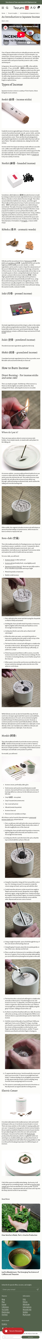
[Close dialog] (41, 1332)
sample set (35, 154)
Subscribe (30, 1337)
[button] (38, 8)
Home (3, 13)
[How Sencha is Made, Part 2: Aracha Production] (21, 1218)
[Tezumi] (21, 8)
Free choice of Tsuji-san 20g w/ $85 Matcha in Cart (21, 2)
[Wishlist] (34, 8)
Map (3, 1302)
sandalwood (12, 263)
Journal (4, 1304)
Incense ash (8, 563)
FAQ (24, 1299)
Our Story (5, 1314)
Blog (3, 1299)
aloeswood (28, 261)
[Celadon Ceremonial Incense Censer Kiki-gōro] (21, 505)
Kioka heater (31, 1134)
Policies (25, 1302)
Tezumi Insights (12, 13)
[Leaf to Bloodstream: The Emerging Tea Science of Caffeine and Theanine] (21, 1254)
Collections (5, 1307)
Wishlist (25, 1312)
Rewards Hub (27, 1309)
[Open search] (7, 8)
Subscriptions (27, 1307)
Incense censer (9, 560)
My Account (26, 1314)
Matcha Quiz (6, 1312)
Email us (4, 1324)
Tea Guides (5, 1309)
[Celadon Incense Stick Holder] (21, 458)
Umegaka (24, 221)
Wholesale (26, 1304)
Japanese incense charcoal (13, 566)
